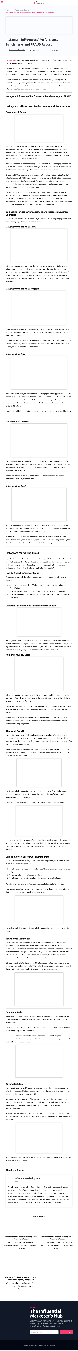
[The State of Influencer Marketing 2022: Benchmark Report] (55, 1226)
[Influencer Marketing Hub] (39, 2)
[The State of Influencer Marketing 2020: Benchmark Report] (18, 1226)
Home (8, 10)
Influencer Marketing (21, 10)
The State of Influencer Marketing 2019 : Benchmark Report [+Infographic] (21, 1278)
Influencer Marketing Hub (27, 1178)
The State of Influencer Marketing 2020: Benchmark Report (21, 1237)
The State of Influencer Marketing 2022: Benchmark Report (57, 1237)
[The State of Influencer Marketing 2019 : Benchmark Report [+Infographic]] (18, 1267)
